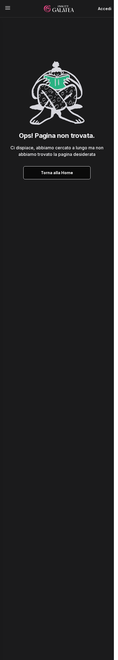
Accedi (104, 8)
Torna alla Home (57, 172)
